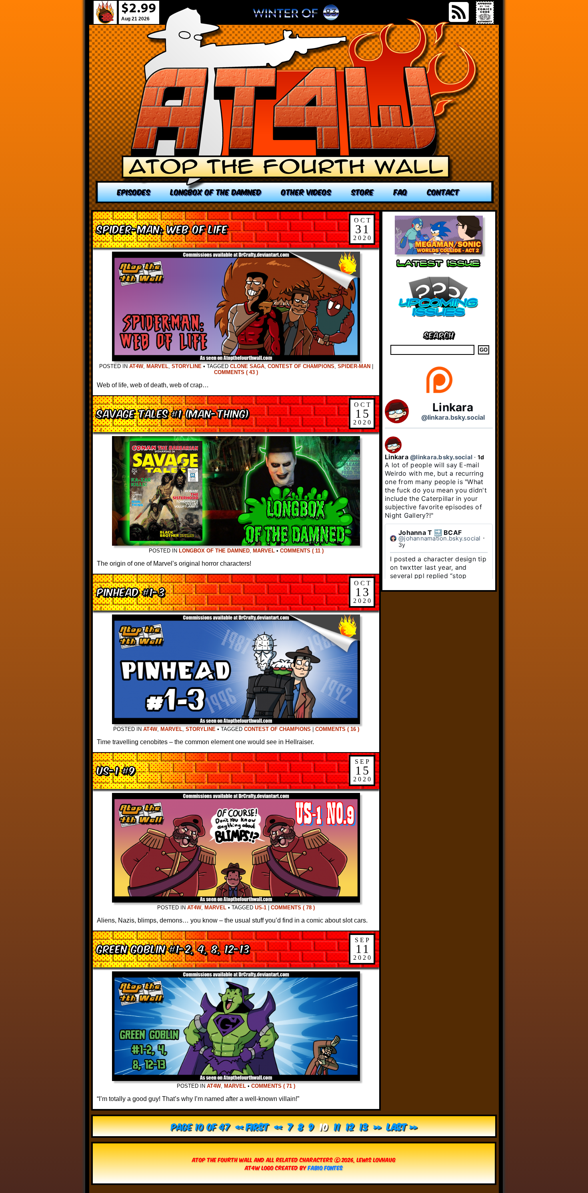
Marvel (157, 366)
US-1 (260, 908)
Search (439, 334)
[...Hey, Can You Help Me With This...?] (296, 15)
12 (350, 1126)
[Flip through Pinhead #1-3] (236, 722)
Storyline (187, 366)
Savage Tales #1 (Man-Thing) (173, 412)
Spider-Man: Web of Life (162, 228)
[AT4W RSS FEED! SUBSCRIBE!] (459, 12)
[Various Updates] (439, 321)
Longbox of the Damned (214, 551)
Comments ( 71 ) (273, 1086)
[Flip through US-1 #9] (236, 900)
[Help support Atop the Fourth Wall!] (439, 392)
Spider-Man (354, 366)
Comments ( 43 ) (236, 372)
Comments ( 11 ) (302, 551)
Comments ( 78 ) (293, 908)
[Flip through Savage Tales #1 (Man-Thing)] (236, 543)
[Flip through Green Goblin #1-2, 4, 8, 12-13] (236, 1078)
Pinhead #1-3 (131, 591)
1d (481, 457)
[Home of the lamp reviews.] (295, 105)
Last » (402, 1126)
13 (364, 1126)
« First (252, 1126)
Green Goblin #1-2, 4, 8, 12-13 (173, 948)
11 (337, 1126)
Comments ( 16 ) (337, 729)
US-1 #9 (116, 769)
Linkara (452, 407)
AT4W (136, 366)
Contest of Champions (301, 366)
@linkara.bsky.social (453, 417)
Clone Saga (247, 366)
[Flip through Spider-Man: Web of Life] (236, 359)
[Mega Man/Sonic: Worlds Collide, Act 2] (439, 252)
